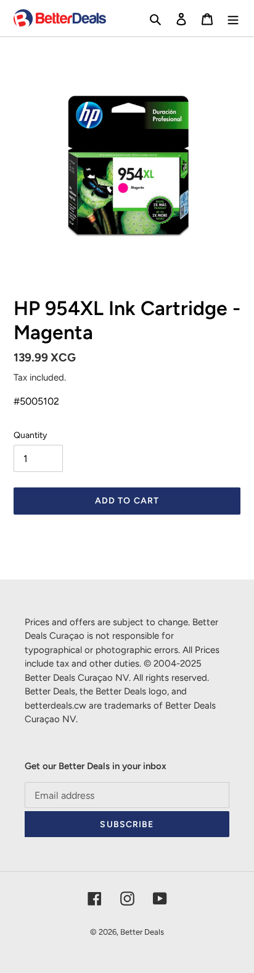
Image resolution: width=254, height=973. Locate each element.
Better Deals (142, 932)
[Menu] (233, 18)
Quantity (30, 435)
